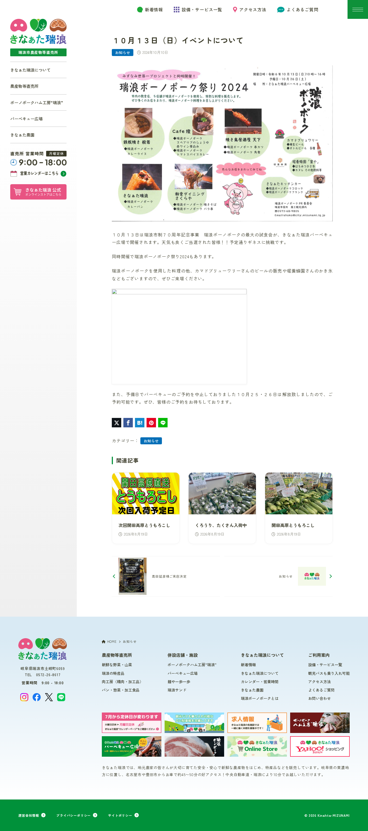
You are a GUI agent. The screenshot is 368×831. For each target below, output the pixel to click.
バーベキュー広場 (26, 118)
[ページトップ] (356, 819)
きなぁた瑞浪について (30, 70)
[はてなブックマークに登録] (139, 422)
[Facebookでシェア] (128, 422)
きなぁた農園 (22, 135)
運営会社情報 (28, 815)
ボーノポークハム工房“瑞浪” (36, 102)
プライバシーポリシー (73, 815)
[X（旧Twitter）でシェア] (116, 422)
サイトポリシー (120, 815)
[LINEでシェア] (163, 422)
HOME (112, 641)
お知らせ (122, 52)
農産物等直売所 (24, 86)
